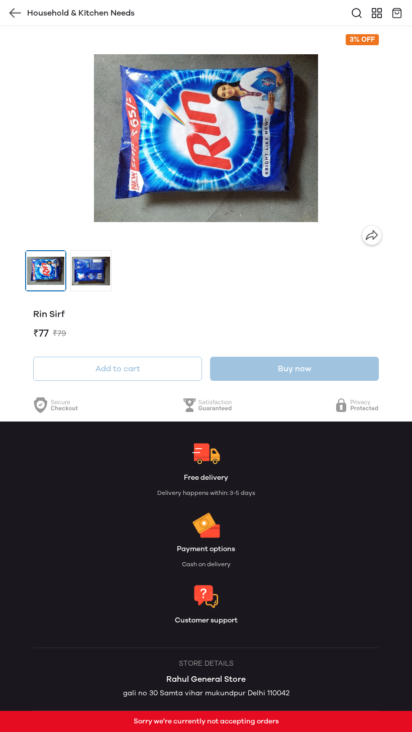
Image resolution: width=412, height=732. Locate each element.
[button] (45, 270)
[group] (206, 138)
